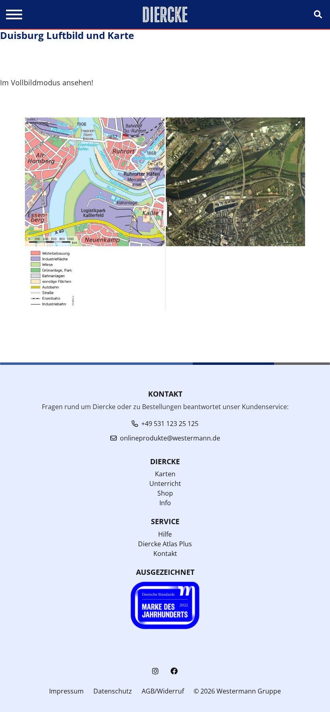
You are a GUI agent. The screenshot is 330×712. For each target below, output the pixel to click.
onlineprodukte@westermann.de (170, 438)
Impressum (66, 691)
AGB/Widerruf (163, 691)
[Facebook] (174, 671)
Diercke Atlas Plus (165, 543)
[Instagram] (155, 671)
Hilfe (165, 534)
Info (165, 502)
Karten (165, 473)
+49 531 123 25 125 (169, 423)
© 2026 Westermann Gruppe (237, 691)
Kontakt (165, 553)
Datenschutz (112, 691)
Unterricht (165, 483)
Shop (165, 493)
